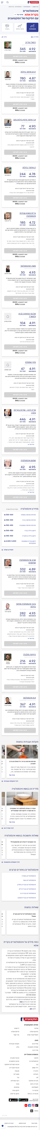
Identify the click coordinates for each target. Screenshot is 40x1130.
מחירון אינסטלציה (29, 508)
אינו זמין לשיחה (20, 56)
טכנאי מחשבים (14, 1061)
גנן (37, 1064)
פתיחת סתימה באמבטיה (27, 525)
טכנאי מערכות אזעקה (12, 1064)
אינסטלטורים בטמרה (29, 876)
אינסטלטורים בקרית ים (28, 893)
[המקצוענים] (33, 2)
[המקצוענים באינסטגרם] (33, 1105)
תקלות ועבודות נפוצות (27, 741)
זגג (37, 1077)
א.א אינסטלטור (29, 697)
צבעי (17, 1084)
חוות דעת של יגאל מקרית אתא (25, 434)
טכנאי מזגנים (14, 1058)
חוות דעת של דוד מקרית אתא (25, 93)
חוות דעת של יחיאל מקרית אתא (24, 188)
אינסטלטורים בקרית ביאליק (26, 885)
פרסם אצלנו (15, 1031)
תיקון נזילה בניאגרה (29, 536)
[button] (5, 37)
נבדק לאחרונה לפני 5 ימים (29, 122)
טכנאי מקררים (14, 1068)
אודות (36, 1028)
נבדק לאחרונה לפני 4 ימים (29, 45)
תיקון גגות (15, 1090)
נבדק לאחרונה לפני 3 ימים (29, 415)
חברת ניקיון (34, 1084)
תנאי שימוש (22, 1123)
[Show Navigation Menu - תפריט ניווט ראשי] (2, 2)
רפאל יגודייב (30, 42)
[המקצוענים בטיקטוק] (36, 1105)
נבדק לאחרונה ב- (28, 609)
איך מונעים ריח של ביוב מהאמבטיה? (23, 842)
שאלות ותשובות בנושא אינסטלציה (21, 835)
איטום (36, 1058)
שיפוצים (16, 1087)
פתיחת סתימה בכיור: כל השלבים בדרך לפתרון (22, 762)
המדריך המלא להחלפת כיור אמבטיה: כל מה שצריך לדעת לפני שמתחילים (23, 809)
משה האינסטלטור (28, 266)
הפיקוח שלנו (34, 1031)
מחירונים (35, 1044)
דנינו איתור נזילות (28, 71)
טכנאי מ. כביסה (33, 1094)
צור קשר (16, 1035)
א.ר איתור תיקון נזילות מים (24, 119)
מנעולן (17, 1071)
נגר (18, 1077)
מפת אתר (34, 1123)
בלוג (17, 1047)
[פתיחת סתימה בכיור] (22, 752)
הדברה (35, 1071)
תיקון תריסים (14, 1094)
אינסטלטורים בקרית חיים (27, 889)
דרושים (16, 1028)
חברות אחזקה (33, 1081)
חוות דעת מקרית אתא (27, 675)
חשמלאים (35, 1087)
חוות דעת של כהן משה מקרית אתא (23, 237)
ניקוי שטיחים (15, 1081)
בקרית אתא (31, 14)
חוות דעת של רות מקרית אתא (25, 141)
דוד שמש (35, 1068)
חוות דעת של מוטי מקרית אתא (25, 287)
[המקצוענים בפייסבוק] (30, 1105)
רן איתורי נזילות (29, 167)
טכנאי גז (35, 1090)
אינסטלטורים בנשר (29, 880)
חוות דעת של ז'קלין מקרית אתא (24, 628)
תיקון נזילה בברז (30, 531)
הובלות (35, 1074)
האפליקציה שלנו (32, 1035)
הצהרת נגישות (9, 1123)
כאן (31, 1009)
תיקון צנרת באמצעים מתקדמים (29, 542)
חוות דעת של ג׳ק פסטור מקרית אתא (23, 719)
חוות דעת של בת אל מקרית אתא (24, 337)
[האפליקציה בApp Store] (13, 1100)
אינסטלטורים (27, 6)
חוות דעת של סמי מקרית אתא (25, 584)
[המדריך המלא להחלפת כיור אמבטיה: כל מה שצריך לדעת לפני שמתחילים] (22, 799)
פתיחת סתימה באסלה (28, 515)
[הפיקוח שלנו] (2, 1125)
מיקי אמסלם (30, 362)
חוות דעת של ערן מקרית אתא (25, 481)
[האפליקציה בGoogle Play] (23, 1100)
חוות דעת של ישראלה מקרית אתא (24, 383)
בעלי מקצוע (35, 6)
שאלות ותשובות (33, 1047)
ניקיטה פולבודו (29, 654)
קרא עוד (31, 444)
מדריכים (35, 1050)
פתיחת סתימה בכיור (29, 520)
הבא (21, 1002)
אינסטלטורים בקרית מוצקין (27, 898)
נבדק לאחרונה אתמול (30, 74)
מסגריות (16, 1074)
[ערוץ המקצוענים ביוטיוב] (26, 1105)
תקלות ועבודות (14, 1044)
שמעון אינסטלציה (28, 460)
